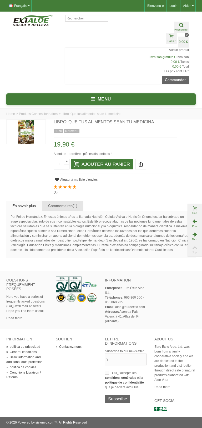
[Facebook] (156, 409)
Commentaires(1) (62, 206)
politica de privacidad (23, 347)
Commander (175, 80)
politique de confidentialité (124, 382)
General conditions (21, 352)
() (56, 192)
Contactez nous (69, 347)
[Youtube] (161, 409)
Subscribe (117, 399)
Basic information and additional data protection (24, 359)
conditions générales (121, 378)
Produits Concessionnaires (38, 114)
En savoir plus (24, 206)
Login (173, 6)
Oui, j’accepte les (124, 373)
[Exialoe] (33, 20)
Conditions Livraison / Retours (23, 375)
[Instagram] (165, 409)
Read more (14, 318)
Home (10, 114)
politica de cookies (21, 367)
